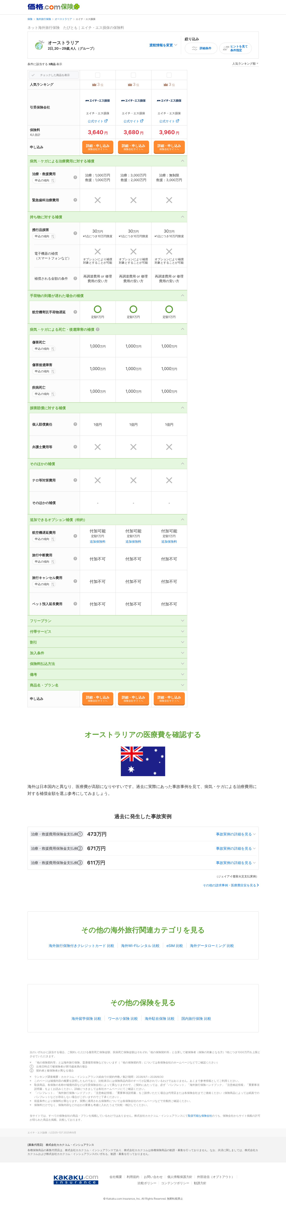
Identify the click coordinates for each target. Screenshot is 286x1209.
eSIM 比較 (174, 945)
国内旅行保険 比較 (196, 1018)
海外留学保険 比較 (86, 1018)
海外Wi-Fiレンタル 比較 (140, 945)
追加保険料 (97, 541)
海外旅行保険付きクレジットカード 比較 (81, 945)
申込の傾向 (42, 180)
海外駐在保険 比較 (160, 1018)
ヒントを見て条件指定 (239, 48)
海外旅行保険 (43, 19)
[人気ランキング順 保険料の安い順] (245, 64)
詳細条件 (205, 48)
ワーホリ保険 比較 (123, 1018)
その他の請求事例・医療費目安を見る (229, 885)
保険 (29, 19)
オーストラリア (63, 19)
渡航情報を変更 (161, 45)
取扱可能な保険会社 (200, 1115)
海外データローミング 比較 (212, 945)
